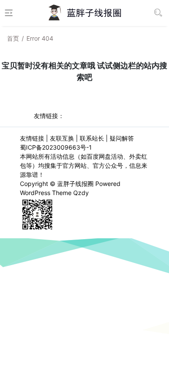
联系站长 (92, 138)
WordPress (35, 192)
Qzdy (81, 192)
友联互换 (62, 138)
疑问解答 (122, 138)
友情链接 (32, 138)
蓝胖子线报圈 (75, 183)
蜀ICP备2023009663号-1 (56, 147)
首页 (13, 38)
